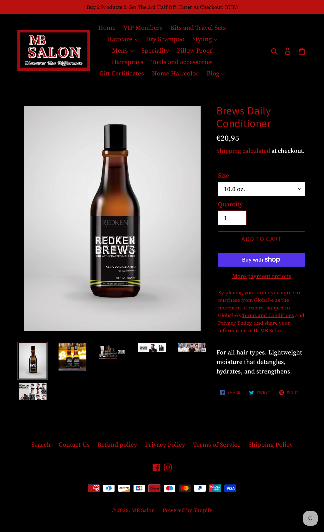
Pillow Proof (194, 50)
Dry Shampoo (165, 39)
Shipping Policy (270, 444)
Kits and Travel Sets (198, 27)
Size (223, 175)
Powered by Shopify (187, 510)
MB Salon (143, 510)
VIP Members (143, 27)
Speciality (155, 50)
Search (41, 444)
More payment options (261, 276)
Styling (202, 39)
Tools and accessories (182, 61)
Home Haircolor (175, 73)
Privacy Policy (165, 444)
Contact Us (74, 444)
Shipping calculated (243, 150)
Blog (214, 73)
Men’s (120, 50)
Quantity (230, 204)
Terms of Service (216, 444)
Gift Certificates (121, 73)
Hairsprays (127, 61)
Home (106, 27)
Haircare (120, 39)
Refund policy (117, 444)
